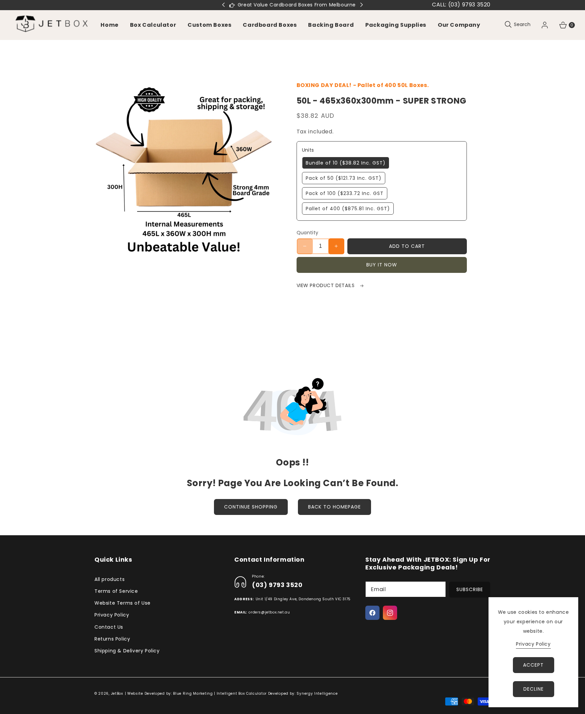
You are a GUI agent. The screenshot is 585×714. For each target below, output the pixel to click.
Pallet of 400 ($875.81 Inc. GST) (348, 208)
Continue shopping (251, 506)
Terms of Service (116, 591)
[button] (209, 25)
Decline (533, 689)
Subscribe (469, 589)
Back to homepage (334, 506)
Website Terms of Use (122, 603)
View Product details (326, 285)
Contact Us (108, 627)
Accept (533, 665)
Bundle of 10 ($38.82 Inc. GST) (346, 162)
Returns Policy (112, 638)
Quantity (308, 232)
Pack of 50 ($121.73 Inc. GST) (344, 178)
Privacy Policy (111, 614)
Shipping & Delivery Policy (127, 650)
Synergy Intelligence (317, 693)
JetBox (117, 693)
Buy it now (381, 264)
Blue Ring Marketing (193, 693)
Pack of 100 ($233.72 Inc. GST (345, 193)
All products (109, 579)
